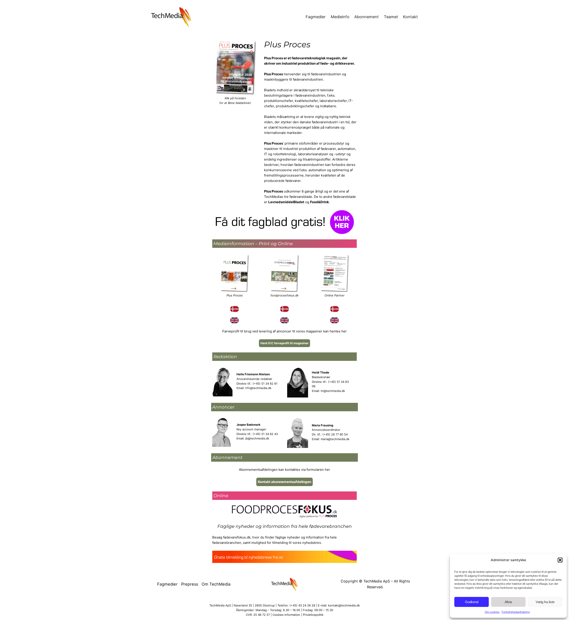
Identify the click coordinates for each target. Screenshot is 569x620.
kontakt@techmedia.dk (344, 605)
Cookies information (286, 614)
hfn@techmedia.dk (258, 388)
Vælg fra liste (545, 602)
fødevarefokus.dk (236, 537)
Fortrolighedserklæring (516, 612)
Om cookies (492, 612)
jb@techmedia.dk (257, 438)
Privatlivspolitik (313, 614)
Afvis (508, 602)
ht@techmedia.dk (333, 391)
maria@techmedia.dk (335, 439)
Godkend (471, 602)
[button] (560, 560)
